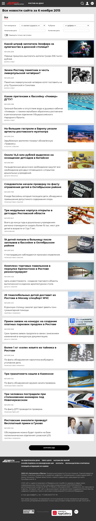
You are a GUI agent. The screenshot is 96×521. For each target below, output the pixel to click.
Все (6, 17)
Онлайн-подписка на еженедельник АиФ (37, 463)
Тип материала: (10, 25)
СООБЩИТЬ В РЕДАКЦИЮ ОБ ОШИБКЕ (34, 466)
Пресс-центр (47, 460)
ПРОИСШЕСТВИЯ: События (13, 202)
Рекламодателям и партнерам (77, 463)
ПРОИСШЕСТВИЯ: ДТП (11, 412)
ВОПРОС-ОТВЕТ (9, 62)
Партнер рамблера (43, 511)
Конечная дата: (54, 30)
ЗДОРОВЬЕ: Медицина (12, 313)
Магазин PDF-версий (62, 460)
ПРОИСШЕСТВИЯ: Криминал (14, 365)
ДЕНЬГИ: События (10, 287)
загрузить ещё (49, 448)
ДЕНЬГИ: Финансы (11, 176)
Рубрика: (51, 25)
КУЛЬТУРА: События (11, 146)
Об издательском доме (30, 460)
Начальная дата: (10, 30)
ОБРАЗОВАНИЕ (9, 231)
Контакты (59, 463)
